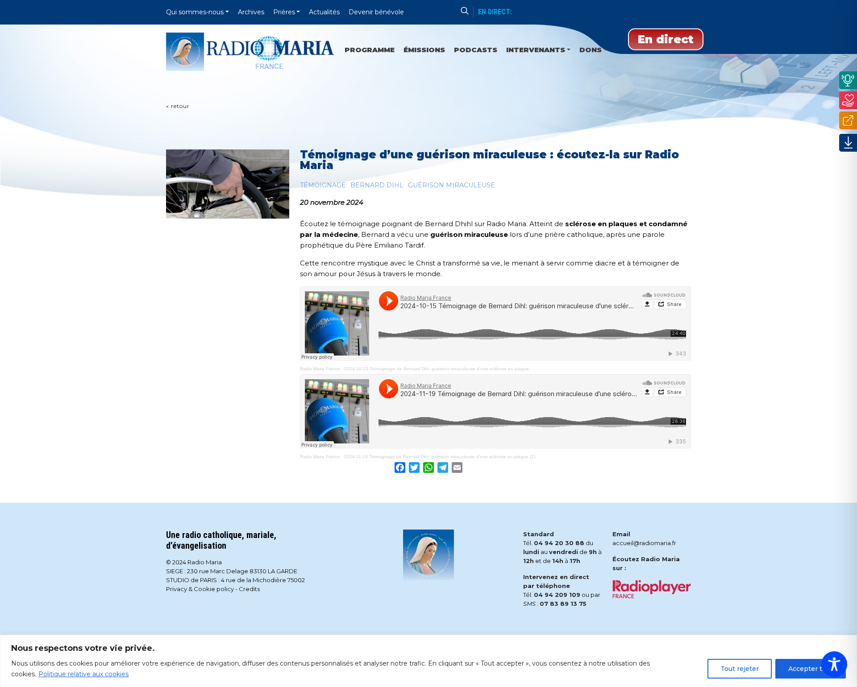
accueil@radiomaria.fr (644, 542)
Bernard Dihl (377, 185)
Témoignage (323, 185)
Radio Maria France (320, 368)
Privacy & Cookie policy (200, 588)
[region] (428, 661)
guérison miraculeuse (451, 185)
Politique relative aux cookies (83, 674)
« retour (178, 106)
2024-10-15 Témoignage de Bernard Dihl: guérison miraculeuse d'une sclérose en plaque (436, 368)
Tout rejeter (739, 669)
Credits (249, 588)
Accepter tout (810, 669)
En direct (666, 39)
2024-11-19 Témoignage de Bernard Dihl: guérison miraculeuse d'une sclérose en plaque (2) (439, 456)
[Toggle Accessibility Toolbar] (834, 664)
